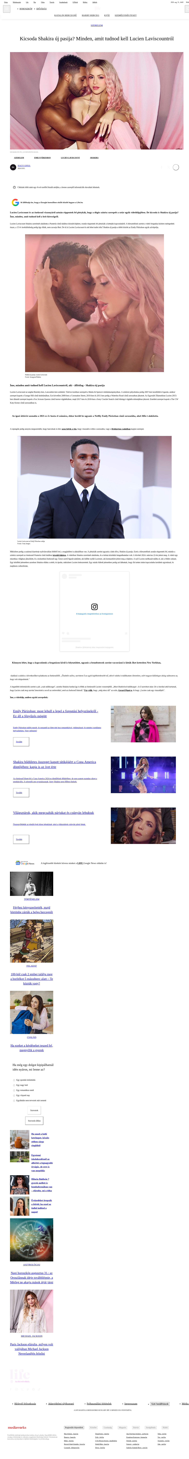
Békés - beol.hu (69, 1441)
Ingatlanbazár (63, 2)
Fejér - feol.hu (99, 1437)
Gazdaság (108, 1427)
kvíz (107, 15)
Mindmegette (17, 2)
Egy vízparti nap (23, 1095)
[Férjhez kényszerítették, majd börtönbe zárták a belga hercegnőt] (31, 884)
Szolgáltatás (151, 1427)
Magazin (122, 1427)
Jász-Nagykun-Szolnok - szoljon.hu (137, 1434)
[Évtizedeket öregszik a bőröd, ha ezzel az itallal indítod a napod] (19, 1206)
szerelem (97, 25)
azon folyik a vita (69, 429)
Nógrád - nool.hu (131, 1441)
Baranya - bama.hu (69, 1437)
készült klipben (59, 555)
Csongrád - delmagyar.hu (71, 1448)
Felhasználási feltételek (99, 1403)
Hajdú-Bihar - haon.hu (102, 1444)
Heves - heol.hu (100, 1448)
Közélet (93, 1427)
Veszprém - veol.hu (163, 1441)
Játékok (94, 2)
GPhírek (75, 2)
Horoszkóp (26, 9)
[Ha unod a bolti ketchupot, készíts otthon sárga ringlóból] (19, 1139)
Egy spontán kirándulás (25, 1080)
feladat (31, 966)
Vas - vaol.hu (162, 1437)
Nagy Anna (24, 166)
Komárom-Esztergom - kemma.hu (136, 1437)
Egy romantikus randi (25, 1090)
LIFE (80, 863)
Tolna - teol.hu (162, 1434)
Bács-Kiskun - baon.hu (71, 1434)
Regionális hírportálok (74, 1427)
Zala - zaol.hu (162, 1444)
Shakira (94, 158)
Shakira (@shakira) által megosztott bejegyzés (94, 647)
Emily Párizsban (42, 158)
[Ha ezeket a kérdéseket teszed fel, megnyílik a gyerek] (31, 1012)
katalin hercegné (65, 15)
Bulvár (136, 1427)
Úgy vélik (88, 690)
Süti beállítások (160, 1404)
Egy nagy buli (22, 1085)
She (35, 2)
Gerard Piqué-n (125, 690)
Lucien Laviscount (70, 158)
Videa (42, 2)
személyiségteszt (126, 15)
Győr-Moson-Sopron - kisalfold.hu (106, 1441)
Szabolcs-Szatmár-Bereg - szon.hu (136, 1448)
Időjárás (41, 9)
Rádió (165, 1427)
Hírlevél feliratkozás (25, 1403)
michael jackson (31, 1336)
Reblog (85, 2)
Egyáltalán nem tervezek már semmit (31, 1100)
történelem (31, 899)
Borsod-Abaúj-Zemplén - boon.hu (74, 1444)
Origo (6, 2)
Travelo (52, 2)
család (31, 1037)
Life (27, 2)
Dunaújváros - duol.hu (102, 1434)
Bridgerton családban (121, 429)
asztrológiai (31, 1264)
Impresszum (130, 1403)
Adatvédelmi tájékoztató (61, 1403)
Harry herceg (90, 15)
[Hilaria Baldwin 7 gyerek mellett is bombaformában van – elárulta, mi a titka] (19, 1184)
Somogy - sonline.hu (132, 1444)
